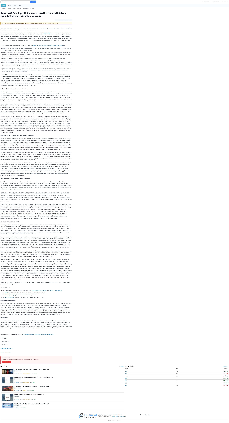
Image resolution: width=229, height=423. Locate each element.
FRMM (34, 382)
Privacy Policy (115, 416)
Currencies (19, 8)
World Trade (28, 399)
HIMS (34, 373)
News (14, 8)
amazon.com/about (41, 328)
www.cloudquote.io (118, 413)
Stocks (9, 5)
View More (121, 366)
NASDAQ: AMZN (47, 33)
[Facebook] (143, 416)
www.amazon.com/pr (5, 352)
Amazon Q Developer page (11, 295)
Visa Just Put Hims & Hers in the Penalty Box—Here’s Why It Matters (32, 369)
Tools (20, 5)
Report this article (6, 361)
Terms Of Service (123, 416)
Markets (3, 5)
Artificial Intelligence (26, 382)
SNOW (24, 407)
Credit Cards (25, 373)
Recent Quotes (205, 1)
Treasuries (32, 8)
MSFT (126, 380)
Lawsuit (29, 373)
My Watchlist (215, 1)
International (25, 8)
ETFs (15, 5)
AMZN (126, 369)
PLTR (33, 390)
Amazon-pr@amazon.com (6, 348)
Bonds (24, 390)
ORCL (126, 383)
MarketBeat (17, 373)
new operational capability (55, 290)
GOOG (126, 376)
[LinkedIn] (146, 416)
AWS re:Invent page (9, 297)
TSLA (126, 385)
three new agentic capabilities (39, 290)
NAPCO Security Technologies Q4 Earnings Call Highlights (29, 394)
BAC (126, 375)
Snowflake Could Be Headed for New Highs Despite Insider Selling (31, 403)
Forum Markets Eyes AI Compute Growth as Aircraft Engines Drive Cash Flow (34, 377)
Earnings (24, 399)
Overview (9, 8)
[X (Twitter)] (140, 416)
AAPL (126, 371)
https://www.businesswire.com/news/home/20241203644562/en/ (49, 45)
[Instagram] (149, 416)
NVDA (126, 382)
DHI (29, 390)
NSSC (35, 399)
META (126, 378)
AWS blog (7, 292)
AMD (126, 373)
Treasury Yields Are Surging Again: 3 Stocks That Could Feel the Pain (32, 386)
